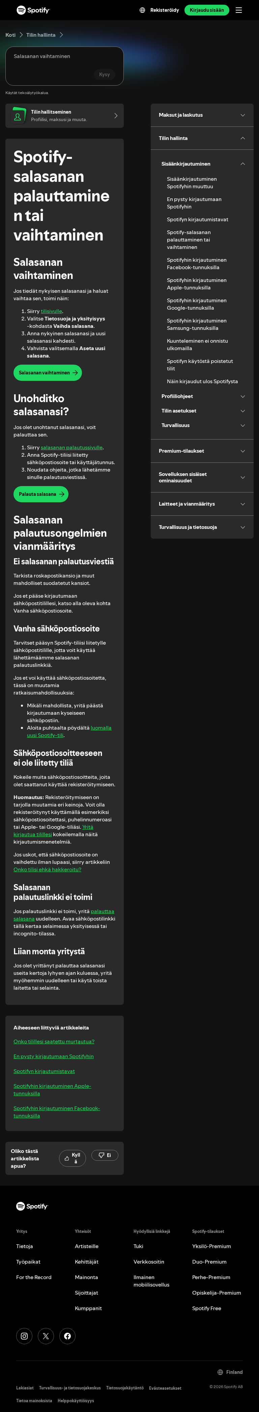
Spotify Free (206, 1308)
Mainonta (86, 1277)
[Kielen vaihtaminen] (142, 10)
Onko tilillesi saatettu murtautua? (53, 1041)
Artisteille (86, 1246)
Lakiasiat (25, 1388)
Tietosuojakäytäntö (125, 1388)
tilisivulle (51, 311)
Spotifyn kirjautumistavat (44, 1071)
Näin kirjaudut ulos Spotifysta (202, 381)
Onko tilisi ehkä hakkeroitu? (47, 869)
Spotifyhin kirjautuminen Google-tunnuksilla (197, 303)
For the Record (34, 1277)
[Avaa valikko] (239, 10)
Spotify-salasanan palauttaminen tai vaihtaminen (189, 239)
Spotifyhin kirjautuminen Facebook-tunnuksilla (56, 1111)
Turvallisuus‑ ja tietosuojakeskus (70, 1388)
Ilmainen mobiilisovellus (151, 1280)
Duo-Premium (209, 1261)
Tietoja (24, 1246)
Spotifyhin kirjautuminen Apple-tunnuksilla (52, 1089)
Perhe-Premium (211, 1277)
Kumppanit (88, 1308)
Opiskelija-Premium (216, 1292)
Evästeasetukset (165, 1388)
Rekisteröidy (164, 10)
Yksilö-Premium (211, 1246)
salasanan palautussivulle (72, 447)
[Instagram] (24, 1336)
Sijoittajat (86, 1292)
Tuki (138, 1246)
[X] (46, 1336)
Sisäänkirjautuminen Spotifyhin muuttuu (192, 182)
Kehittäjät (86, 1261)
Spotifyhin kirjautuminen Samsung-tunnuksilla (197, 324)
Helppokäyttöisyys (76, 1401)
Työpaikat (28, 1261)
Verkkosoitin (149, 1261)
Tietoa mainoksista (34, 1401)
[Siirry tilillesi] (113, 116)
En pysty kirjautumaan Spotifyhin (53, 1056)
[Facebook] (67, 1336)
